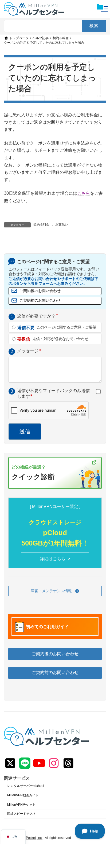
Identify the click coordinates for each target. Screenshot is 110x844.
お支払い (61, 224)
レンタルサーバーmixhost (25, 786)
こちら (83, 193)
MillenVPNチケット (21, 804)
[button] (55, 591)
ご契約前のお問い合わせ (40, 300)
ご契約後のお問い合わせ (40, 291)
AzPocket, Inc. (32, 838)
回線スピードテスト (21, 814)
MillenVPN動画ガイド (23, 795)
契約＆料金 (41, 224)
